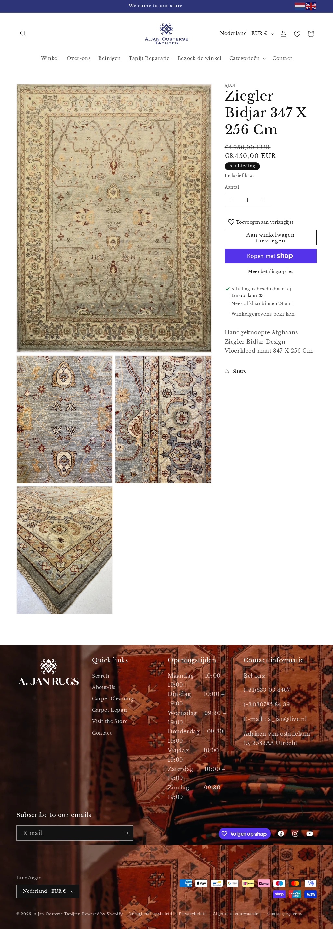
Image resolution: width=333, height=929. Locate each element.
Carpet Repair (110, 710)
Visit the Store (110, 721)
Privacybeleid (192, 913)
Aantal (232, 187)
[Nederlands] (300, 6)
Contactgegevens (284, 913)
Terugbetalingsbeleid (150, 913)
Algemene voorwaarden (237, 913)
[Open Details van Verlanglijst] (297, 34)
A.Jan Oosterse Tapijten (57, 914)
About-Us (103, 687)
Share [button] (239, 371)
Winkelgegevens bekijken (263, 314)
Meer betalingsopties (270, 271)
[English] (311, 6)
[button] (23, 34)
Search (101, 676)
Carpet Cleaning (112, 699)
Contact (102, 733)
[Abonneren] (126, 833)
